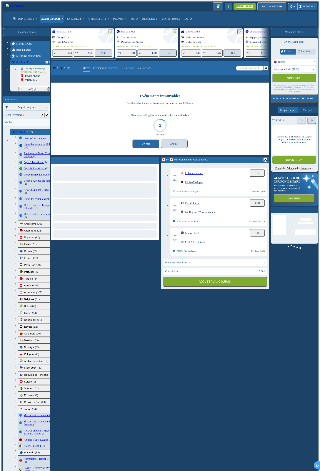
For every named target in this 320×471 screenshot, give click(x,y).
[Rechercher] (266, 68)
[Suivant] (171, 165)
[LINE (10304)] (54, 68)
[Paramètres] (292, 6)
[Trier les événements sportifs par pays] (46, 115)
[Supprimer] (265, 165)
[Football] (61, 68)
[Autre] (251, 81)
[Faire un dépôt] (228, 6)
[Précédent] (46, 62)
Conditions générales (292, 87)
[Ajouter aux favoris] (111, 31)
